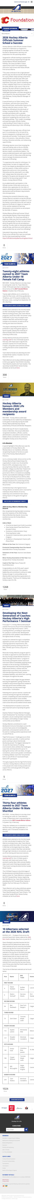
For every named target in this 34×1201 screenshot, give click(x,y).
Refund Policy (5, 1179)
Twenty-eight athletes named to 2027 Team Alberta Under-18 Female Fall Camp (16, 275)
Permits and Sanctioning (8, 1147)
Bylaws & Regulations (7, 1142)
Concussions (5, 1165)
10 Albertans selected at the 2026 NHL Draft (16, 930)
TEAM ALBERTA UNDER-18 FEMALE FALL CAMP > (16, 305)
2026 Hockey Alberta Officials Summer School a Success (15, 40)
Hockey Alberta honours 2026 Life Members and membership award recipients (14, 409)
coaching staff (7, 340)
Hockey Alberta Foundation (8, 1159)
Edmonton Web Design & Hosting (9, 1195)
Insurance (4, 1145)
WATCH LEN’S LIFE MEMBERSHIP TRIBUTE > (15, 501)
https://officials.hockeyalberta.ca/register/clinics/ (18, 238)
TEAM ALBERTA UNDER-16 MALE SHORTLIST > (16, 835)
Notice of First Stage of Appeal (9, 1170)
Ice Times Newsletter (7, 1152)
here (18, 368)
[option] (9, 1108)
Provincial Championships (8, 1161)
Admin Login (14, 1198)
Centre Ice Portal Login (21, 2)
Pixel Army (21, 1195)
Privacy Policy (5, 1181)
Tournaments (5, 1163)
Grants (4, 1168)
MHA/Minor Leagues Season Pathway (11, 1138)
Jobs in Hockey (5, 1149)
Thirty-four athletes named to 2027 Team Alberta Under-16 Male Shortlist (16, 807)
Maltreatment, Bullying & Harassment (11, 1140)
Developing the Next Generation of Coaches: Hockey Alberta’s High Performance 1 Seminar (17, 617)
